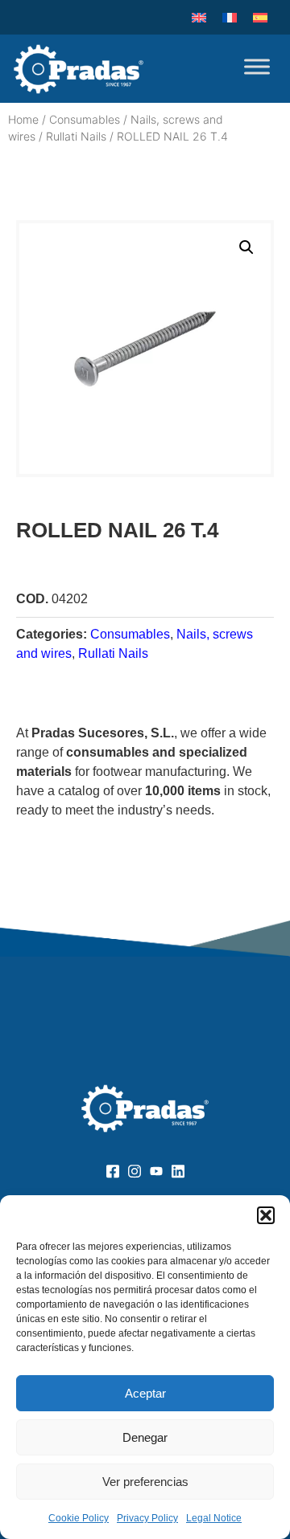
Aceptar (145, 1393)
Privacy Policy (147, 1518)
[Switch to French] (229, 17)
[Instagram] (134, 1170)
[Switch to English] (199, 17)
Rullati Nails (76, 136)
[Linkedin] (177, 1170)
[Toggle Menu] (257, 66)
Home (23, 119)
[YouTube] (156, 1170)
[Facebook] (112, 1170)
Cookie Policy (78, 1518)
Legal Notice (214, 1518)
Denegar (145, 1437)
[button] (266, 1215)
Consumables (84, 119)
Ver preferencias (145, 1481)
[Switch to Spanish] (260, 17)
